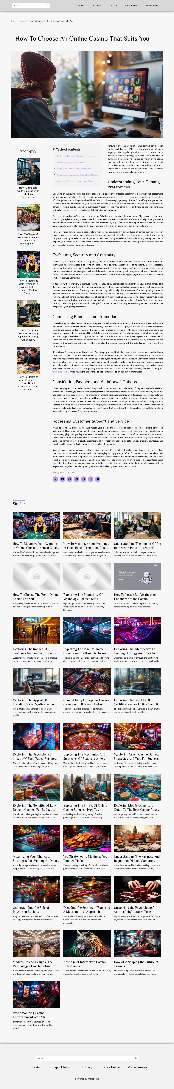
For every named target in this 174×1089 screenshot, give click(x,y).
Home (14, 21)
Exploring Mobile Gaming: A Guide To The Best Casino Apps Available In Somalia (136, 810)
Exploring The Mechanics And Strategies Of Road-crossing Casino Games (84, 758)
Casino (80, 5)
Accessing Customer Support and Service (76, 181)
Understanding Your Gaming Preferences (76, 156)
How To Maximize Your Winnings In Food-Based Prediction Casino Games (28, 383)
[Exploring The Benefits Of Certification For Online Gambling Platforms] (137, 682)
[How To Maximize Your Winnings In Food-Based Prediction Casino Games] (28, 360)
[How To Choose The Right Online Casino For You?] (36, 576)
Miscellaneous (152, 5)
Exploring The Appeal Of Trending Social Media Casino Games (33, 704)
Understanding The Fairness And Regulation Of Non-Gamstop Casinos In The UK (137, 861)
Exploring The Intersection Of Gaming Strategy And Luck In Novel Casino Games (135, 653)
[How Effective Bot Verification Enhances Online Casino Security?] (137, 576)
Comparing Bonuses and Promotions (74, 169)
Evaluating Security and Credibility (72, 162)
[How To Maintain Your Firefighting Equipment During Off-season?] (28, 314)
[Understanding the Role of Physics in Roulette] (36, 889)
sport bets (96, 5)
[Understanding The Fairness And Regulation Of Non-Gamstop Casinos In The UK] (137, 838)
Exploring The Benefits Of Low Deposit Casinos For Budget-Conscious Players (34, 810)
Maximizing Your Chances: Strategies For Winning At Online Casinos (35, 861)
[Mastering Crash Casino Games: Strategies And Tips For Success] (137, 736)
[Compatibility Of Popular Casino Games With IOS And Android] (87, 682)
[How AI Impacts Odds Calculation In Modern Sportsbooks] (28, 171)
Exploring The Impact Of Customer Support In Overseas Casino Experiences (34, 653)
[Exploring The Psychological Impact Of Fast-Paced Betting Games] (36, 736)
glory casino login (61, 372)
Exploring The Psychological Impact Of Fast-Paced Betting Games (34, 758)
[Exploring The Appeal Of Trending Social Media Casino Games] (36, 682)
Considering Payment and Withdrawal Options (78, 175)
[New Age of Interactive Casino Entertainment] (87, 943)
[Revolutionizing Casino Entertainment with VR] (36, 994)
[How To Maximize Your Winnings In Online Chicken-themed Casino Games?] (28, 264)
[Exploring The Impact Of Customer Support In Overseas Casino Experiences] (36, 630)
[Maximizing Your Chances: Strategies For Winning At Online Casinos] (36, 838)
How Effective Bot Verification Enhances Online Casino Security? (135, 599)
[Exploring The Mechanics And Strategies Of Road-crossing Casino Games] (87, 736)
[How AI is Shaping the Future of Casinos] (137, 943)
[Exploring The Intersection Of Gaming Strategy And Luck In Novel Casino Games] (137, 630)
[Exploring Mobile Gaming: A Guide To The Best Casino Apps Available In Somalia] (137, 787)
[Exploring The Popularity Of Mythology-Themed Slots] (87, 576)
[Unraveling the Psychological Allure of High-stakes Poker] (137, 889)
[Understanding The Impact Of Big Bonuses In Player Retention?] (137, 525)
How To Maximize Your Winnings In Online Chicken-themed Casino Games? (28, 287)
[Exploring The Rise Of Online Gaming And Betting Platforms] (87, 630)
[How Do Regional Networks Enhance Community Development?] (28, 217)
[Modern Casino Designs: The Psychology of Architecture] (36, 943)
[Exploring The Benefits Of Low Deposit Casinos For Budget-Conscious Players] (36, 787)
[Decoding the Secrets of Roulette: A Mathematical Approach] (87, 889)
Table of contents (68, 149)
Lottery (113, 5)
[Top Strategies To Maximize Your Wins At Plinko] (87, 838)
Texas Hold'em (131, 5)
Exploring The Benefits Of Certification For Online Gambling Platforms (137, 704)
